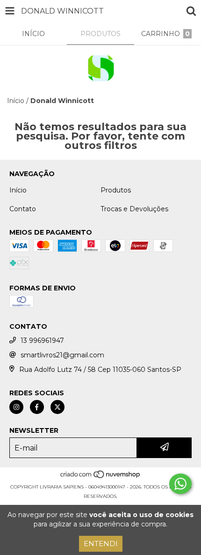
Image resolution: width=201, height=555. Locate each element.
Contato (22, 209)
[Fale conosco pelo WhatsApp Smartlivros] (180, 484)
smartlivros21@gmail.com (62, 355)
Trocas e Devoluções (134, 209)
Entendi (101, 543)
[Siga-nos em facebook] (37, 407)
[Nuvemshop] (101, 477)
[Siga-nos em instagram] (16, 407)
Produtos (115, 190)
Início (15, 100)
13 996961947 (42, 340)
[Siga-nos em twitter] (57, 407)
